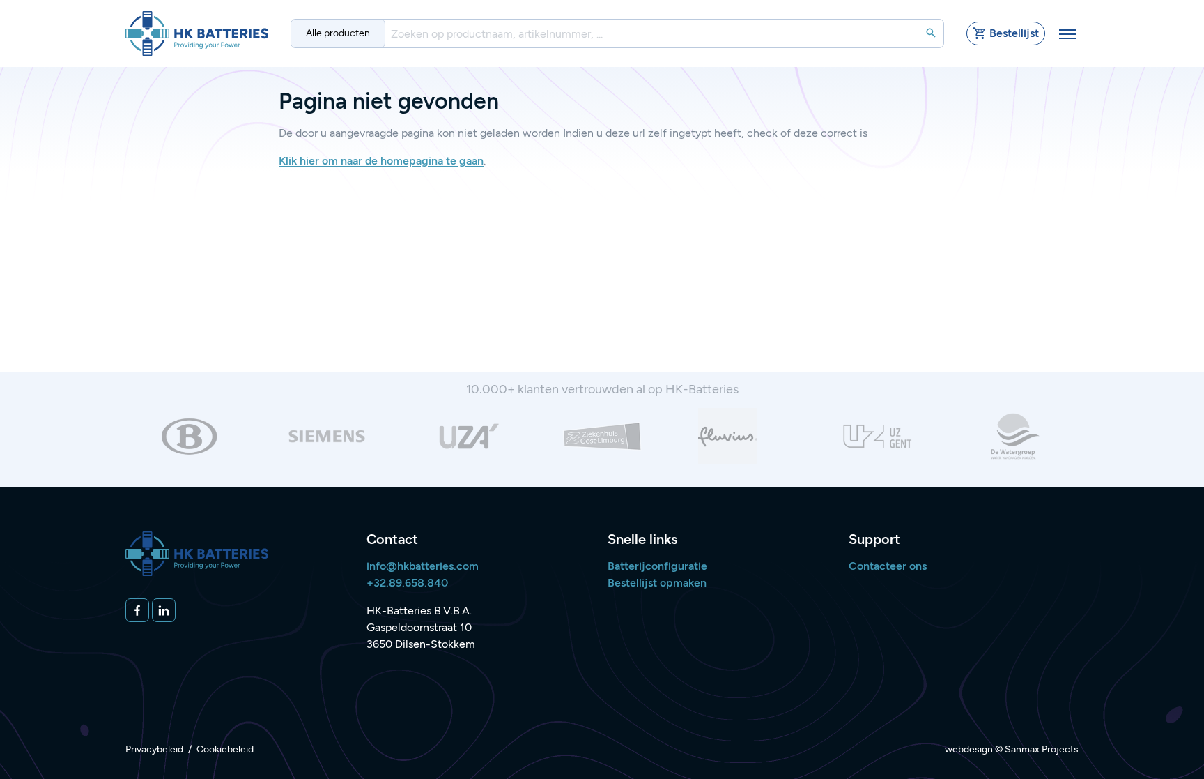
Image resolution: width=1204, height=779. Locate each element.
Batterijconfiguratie (657, 566)
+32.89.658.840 (407, 582)
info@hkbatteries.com (422, 566)
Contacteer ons (888, 566)
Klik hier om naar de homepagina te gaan (381, 160)
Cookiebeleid (225, 749)
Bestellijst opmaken (657, 582)
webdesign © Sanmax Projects (1012, 749)
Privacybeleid (154, 749)
